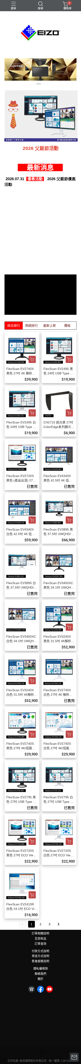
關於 (40, 979)
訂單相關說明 (40, 933)
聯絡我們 (40, 973)
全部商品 (40, 938)
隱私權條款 (40, 968)
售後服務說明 (40, 961)
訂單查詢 (40, 943)
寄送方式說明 (40, 956)
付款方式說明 (40, 951)
